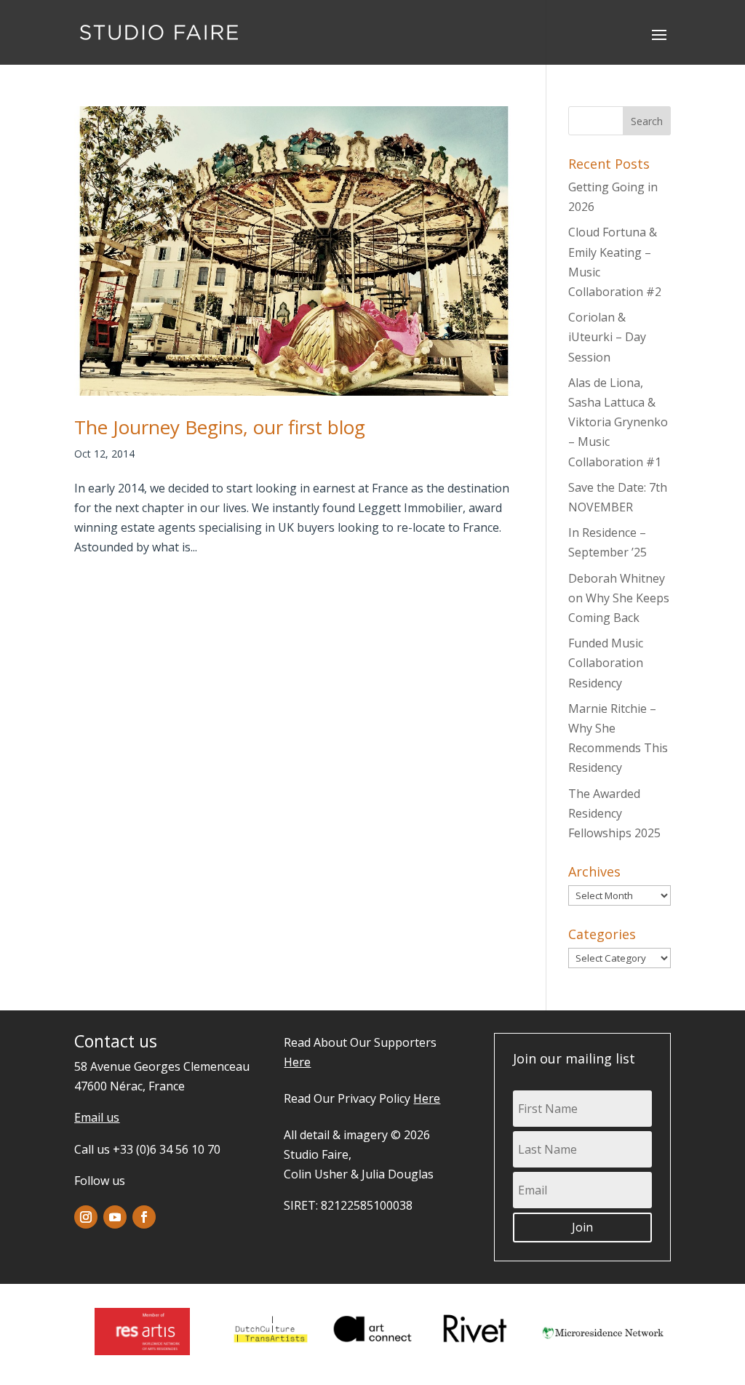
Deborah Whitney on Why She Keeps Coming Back (618, 598)
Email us (96, 1117)
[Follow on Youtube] (115, 1217)
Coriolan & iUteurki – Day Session (607, 336)
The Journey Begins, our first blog (219, 427)
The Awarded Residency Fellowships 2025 (614, 813)
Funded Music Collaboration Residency (605, 662)
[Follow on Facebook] (144, 1217)
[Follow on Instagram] (85, 1217)
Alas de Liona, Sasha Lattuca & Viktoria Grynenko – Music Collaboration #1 (618, 422)
